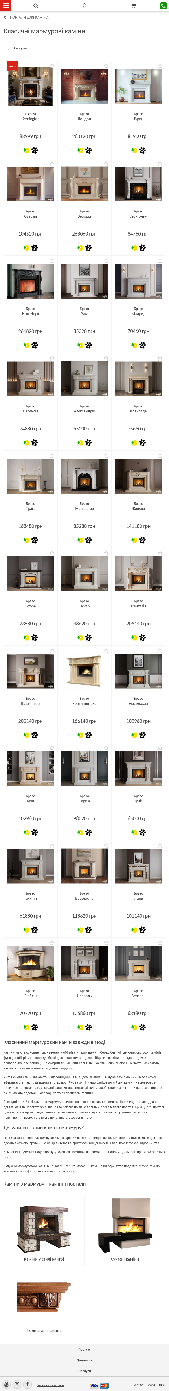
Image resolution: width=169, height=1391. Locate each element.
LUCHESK (159, 1385)
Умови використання (50, 1385)
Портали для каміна (29, 18)
